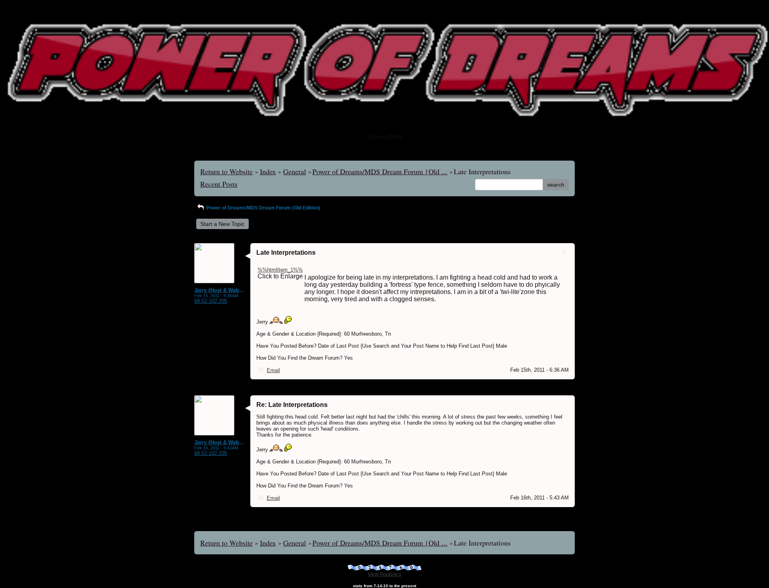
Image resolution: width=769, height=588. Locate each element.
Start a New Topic (222, 224)
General (294, 171)
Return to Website (226, 171)
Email (273, 370)
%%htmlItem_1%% (280, 270)
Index (268, 171)
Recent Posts (219, 184)
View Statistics (384, 574)
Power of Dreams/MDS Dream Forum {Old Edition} (262, 208)
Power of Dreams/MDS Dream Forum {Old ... (379, 171)
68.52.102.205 (210, 301)
